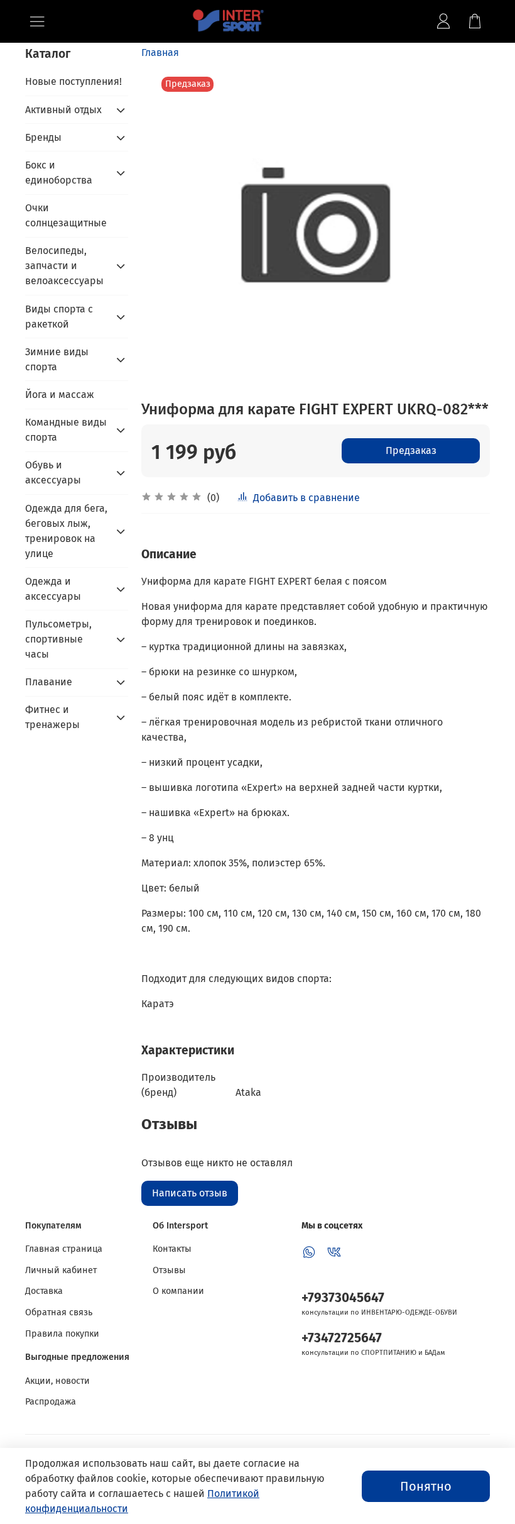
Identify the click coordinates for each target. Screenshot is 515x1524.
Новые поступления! (73, 81)
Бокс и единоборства (58, 172)
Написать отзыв (189, 1193)
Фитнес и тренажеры (52, 717)
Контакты (172, 1249)
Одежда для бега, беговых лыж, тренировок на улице (66, 531)
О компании (178, 1291)
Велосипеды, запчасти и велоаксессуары (64, 266)
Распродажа (50, 1401)
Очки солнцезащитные (66, 215)
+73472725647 (341, 1338)
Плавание (48, 682)
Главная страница (63, 1249)
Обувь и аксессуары (53, 472)
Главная (160, 52)
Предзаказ (411, 450)
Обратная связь (58, 1312)
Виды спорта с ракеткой (59, 316)
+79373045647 (342, 1298)
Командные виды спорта (66, 429)
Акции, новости (57, 1381)
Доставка (44, 1291)
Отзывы (169, 1270)
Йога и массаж (59, 394)
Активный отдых (63, 110)
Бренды (43, 137)
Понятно (426, 1486)
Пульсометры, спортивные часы (58, 639)
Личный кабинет (61, 1270)
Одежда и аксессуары (53, 588)
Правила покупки (62, 1333)
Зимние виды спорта (57, 359)
